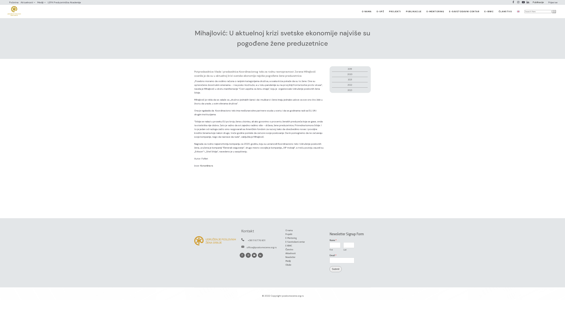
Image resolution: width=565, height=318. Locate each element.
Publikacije (538, 2)
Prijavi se (552, 2)
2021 (350, 79)
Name (333, 240)
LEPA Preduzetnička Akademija (64, 2)
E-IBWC (288, 245)
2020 (349, 74)
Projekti (288, 234)
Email (333, 255)
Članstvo (289, 249)
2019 (350, 69)
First (331, 250)
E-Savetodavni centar (295, 241)
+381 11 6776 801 (256, 240)
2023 (350, 90)
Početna (13, 2)
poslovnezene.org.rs (293, 295)
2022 (350, 84)
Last (345, 250)
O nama (289, 230)
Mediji (40, 2)
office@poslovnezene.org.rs (262, 247)
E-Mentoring (291, 238)
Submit (335, 269)
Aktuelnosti (27, 2)
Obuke (288, 264)
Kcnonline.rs (206, 165)
